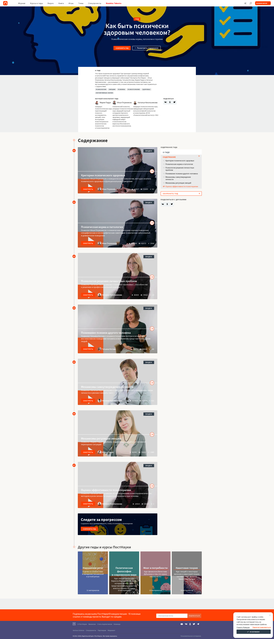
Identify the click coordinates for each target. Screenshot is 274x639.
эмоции (112, 89)
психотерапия (134, 89)
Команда (117, 624)
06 (74, 413)
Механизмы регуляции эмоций (101, 438)
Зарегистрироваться (261, 627)
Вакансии (92, 624)
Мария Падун (107, 452)
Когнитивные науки (104, 93)
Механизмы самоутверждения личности (107, 386)
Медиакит (111, 630)
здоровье (146, 89)
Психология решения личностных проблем (109, 281)
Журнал (21, 3)
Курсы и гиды (36, 3)
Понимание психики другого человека (106, 332)
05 (74, 362)
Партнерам (102, 630)
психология (101, 89)
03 (74, 256)
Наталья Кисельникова (112, 295)
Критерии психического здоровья (103, 175)
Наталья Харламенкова (112, 400)
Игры (71, 3)
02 (74, 202)
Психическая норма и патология (102, 226)
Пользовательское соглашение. (191, 636)
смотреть (88, 189)
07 (74, 465)
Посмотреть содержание (147, 48)
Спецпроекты (94, 3)
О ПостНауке (82, 624)
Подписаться (194, 616)
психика (121, 89)
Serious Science (78, 630)
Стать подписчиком (104, 624)
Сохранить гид (122, 48)
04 (74, 308)
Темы (80, 3)
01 (74, 150)
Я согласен (254, 632)
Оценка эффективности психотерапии (106, 490)
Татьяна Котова (109, 349)
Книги (61, 3)
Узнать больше (243, 627)
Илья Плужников (109, 189)
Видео (51, 3)
